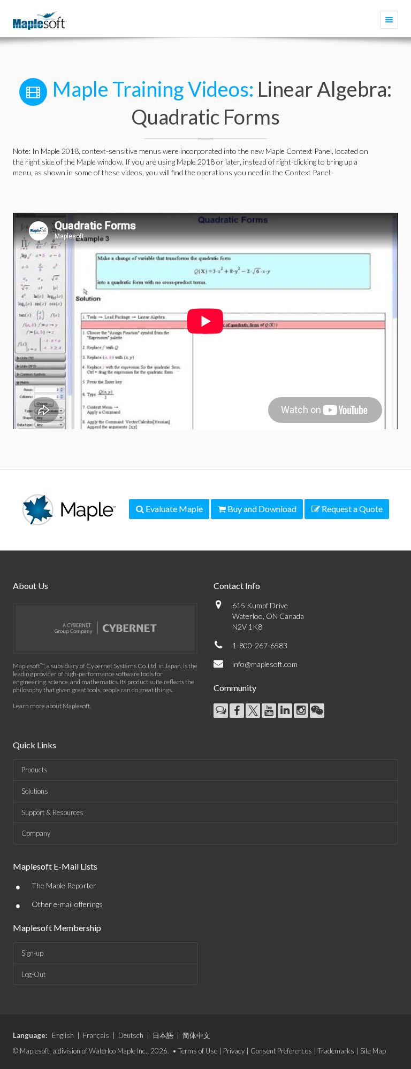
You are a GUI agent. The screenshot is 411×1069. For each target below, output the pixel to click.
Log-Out (33, 974)
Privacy (234, 1051)
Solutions (34, 791)
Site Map (373, 1051)
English (63, 1035)
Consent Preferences (281, 1051)
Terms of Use (197, 1051)
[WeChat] (317, 710)
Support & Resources (52, 812)
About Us (30, 585)
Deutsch (130, 1035)
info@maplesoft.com (265, 664)
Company (35, 833)
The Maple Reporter (64, 885)
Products (34, 769)
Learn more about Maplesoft (51, 706)
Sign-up (32, 953)
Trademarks (336, 1051)
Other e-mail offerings (67, 904)
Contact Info (237, 585)
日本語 (163, 1035)
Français (96, 1035)
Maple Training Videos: (153, 88)
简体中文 (196, 1035)
